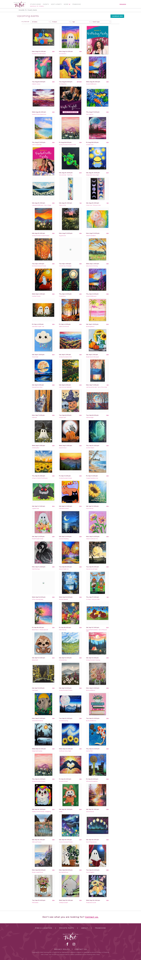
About (84, 928)
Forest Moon (62, 296)
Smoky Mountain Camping (93, 660)
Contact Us (81, 949)
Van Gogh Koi (89, 114)
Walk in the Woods (64, 326)
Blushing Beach (90, 326)
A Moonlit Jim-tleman (37, 720)
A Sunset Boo (62, 53)
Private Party (66, 928)
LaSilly (60, 811)
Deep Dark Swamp (37, 751)
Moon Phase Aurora (91, 842)
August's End (62, 235)
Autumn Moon (63, 447)
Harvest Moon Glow (37, 387)
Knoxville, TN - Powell (37, 6)
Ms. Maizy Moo (63, 84)
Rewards (123, 4)
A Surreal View (63, 660)
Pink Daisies (35, 902)
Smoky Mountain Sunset (65, 478)
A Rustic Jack (62, 417)
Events (46, 4)
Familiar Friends (36, 296)
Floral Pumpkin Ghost (37, 538)
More (66, 4)
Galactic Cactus (36, 84)
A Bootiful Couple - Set (38, 326)
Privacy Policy (62, 949)
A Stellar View (89, 144)
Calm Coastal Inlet (36, 144)
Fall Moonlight (90, 417)
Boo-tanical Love (63, 872)
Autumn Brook (90, 811)
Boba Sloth (35, 660)
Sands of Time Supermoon (39, 114)
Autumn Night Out (64, 569)
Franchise (76, 4)
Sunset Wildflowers (91, 84)
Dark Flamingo (36, 569)
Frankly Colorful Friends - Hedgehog (41, 811)
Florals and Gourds (91, 902)
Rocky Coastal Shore (37, 872)
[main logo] (20, 2)
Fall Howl (34, 417)
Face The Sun (89, 508)
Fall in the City (62, 629)
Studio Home (35, 4)
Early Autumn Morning (92, 266)
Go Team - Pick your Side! (93, 599)
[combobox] (40, 21)
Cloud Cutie (35, 357)
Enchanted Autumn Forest (39, 266)
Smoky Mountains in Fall (65, 357)
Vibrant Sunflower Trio (92, 538)
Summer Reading (63, 538)
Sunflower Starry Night (65, 751)
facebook (67, 944)
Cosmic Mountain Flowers (66, 842)
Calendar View (117, 16)
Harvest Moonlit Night (92, 569)
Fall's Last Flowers (36, 842)
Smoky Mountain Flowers (65, 690)
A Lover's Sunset (63, 781)
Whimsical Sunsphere (92, 781)
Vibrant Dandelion (91, 235)
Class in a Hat (62, 205)
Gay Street (35, 690)
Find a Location (43, 928)
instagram (74, 944)
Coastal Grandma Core (92, 478)
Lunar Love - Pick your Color (93, 205)
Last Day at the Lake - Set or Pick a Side (96, 387)
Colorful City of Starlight (65, 266)
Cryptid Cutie (35, 508)
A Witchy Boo (35, 447)
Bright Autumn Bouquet (92, 357)
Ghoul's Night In (90, 872)
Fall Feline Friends (64, 508)
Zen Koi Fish (89, 751)
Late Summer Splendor (65, 387)
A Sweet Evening (63, 720)
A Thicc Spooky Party (37, 599)
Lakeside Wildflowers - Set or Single (41, 205)
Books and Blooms (91, 720)
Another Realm (90, 447)
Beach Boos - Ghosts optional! (40, 629)
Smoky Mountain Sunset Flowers (40, 235)
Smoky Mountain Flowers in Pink (67, 144)
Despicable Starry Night (92, 175)
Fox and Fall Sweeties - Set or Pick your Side (96, 630)
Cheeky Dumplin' (63, 902)
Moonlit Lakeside (63, 599)
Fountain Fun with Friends (39, 53)
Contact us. (92, 917)
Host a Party (56, 4)
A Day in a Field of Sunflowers (40, 478)
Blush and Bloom (90, 690)
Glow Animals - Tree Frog (65, 175)
